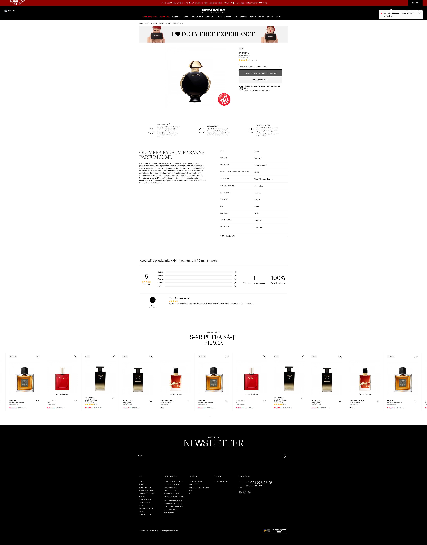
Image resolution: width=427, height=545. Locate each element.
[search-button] (407, 10)
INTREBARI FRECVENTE (146, 508)
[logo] (213, 11)
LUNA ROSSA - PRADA (170, 510)
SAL (190, 493)
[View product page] (24, 378)
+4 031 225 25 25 (258, 483)
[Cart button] (421, 10)
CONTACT (142, 511)
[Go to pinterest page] (249, 492)
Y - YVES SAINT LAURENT (171, 484)
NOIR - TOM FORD (169, 513)
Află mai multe (264, 90)
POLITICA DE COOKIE (195, 484)
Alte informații (227, 236)
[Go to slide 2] (212, 415)
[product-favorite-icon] (37, 401)
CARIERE (141, 481)
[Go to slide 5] (217, 415)
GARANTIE (142, 496)
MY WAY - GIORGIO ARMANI (172, 493)
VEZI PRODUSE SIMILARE (260, 80)
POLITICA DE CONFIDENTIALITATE (199, 487)
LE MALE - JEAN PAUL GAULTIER (174, 481)
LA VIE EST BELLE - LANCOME (173, 504)
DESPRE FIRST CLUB (145, 487)
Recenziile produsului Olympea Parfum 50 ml (178, 260)
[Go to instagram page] (244, 492)
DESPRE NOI (142, 484)
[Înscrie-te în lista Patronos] (284, 456)
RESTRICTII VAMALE (145, 499)
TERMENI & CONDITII (195, 481)
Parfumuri (154, 23)
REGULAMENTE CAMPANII (147, 493)
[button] (37, 356)
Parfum (161, 23)
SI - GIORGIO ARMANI (170, 487)
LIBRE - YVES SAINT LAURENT (173, 501)
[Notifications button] (410, 10)
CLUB (11, 10)
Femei (256, 207)
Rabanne (168, 23)
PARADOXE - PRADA (170, 490)
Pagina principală (144, 23)
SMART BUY (176, 17)
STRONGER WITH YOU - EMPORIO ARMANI (174, 497)
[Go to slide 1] (210, 415)
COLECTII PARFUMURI (221, 481)
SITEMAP (141, 505)
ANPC (190, 490)
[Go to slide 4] (215, 415)
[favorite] (418, 10)
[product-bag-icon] (37, 406)
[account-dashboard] (414, 10)
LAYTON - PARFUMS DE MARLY (173, 507)
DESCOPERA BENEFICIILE (147, 490)
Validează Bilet (398, 11)
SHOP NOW (415, 3)
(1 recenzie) (253, 60)
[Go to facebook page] (240, 492)
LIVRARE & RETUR (144, 502)
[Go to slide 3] (213, 415)
